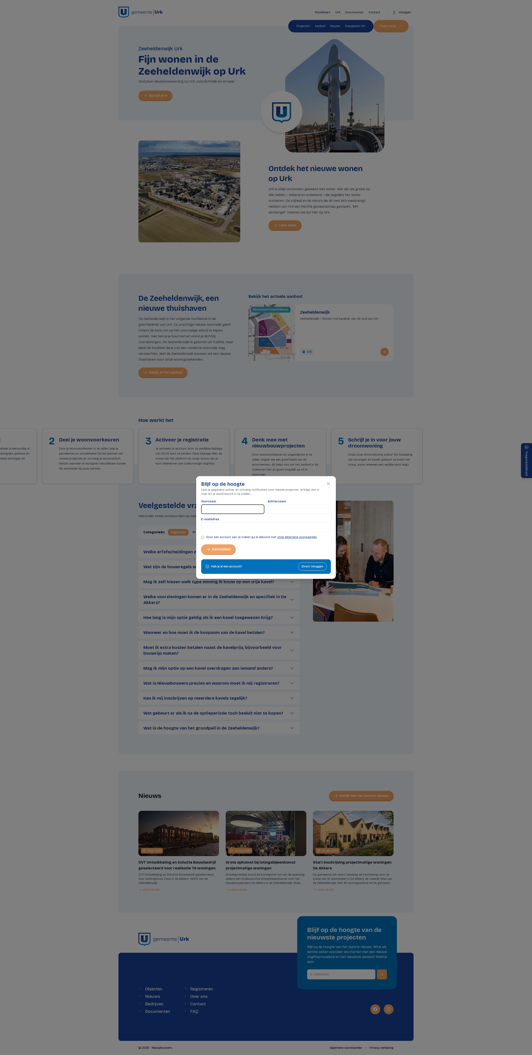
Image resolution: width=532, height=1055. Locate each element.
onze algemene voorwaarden (297, 537)
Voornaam (208, 501)
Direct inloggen (312, 566)
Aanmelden (221, 549)
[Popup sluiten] (328, 483)
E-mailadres (210, 519)
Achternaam (277, 501)
